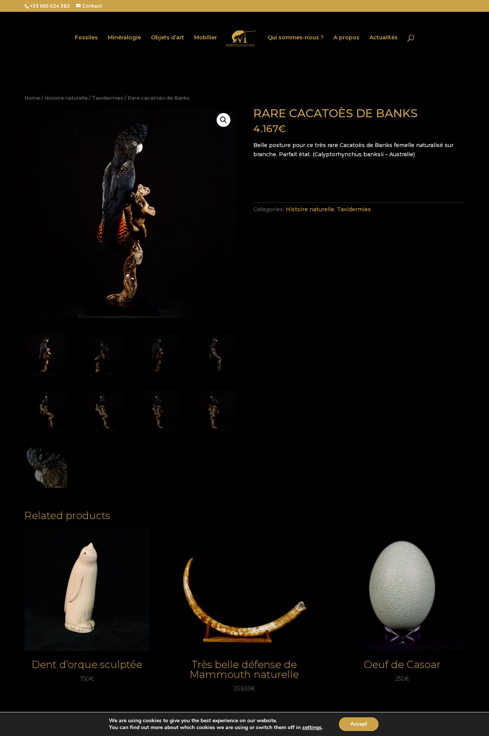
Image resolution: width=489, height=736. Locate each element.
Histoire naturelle (66, 98)
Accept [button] (358, 724)
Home (32, 98)
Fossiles (86, 38)
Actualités (383, 38)
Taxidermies (107, 98)
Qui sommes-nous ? (295, 38)
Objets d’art (167, 38)
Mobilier (205, 38)
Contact (92, 6)
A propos (346, 38)
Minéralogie (124, 38)
